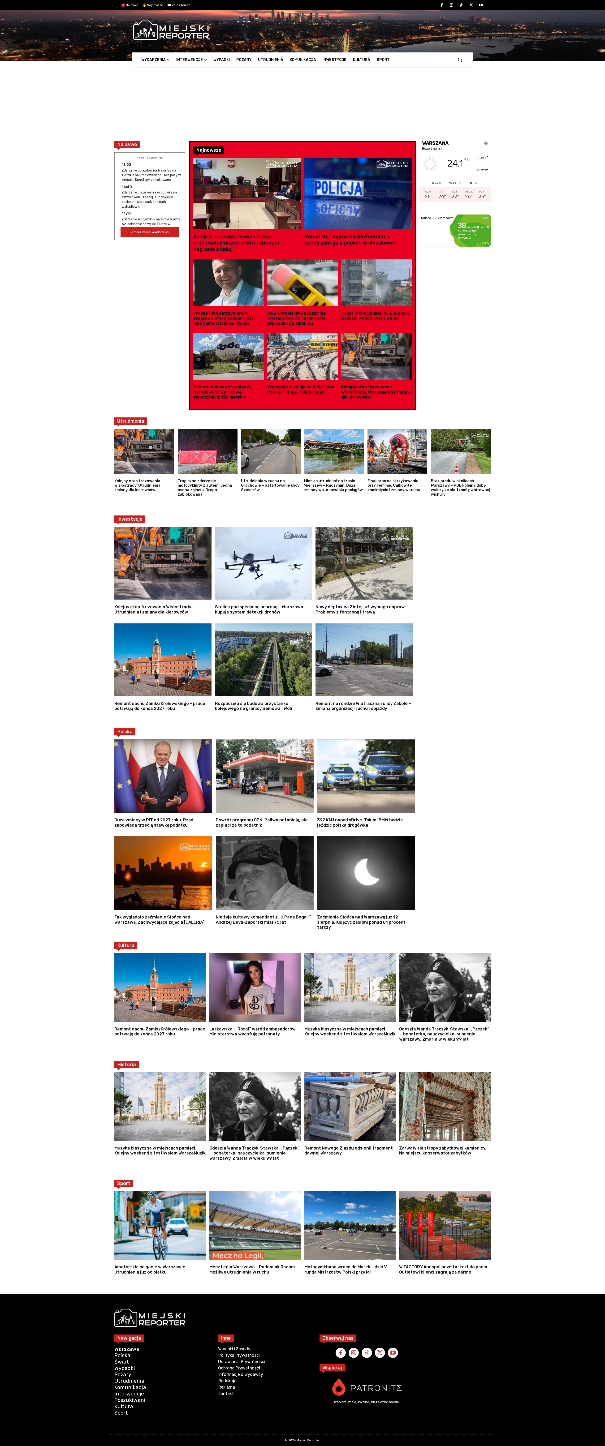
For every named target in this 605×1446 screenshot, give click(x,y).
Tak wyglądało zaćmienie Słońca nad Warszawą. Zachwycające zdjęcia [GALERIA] (159, 919)
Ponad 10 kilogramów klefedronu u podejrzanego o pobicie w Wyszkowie (349, 239)
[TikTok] (461, 5)
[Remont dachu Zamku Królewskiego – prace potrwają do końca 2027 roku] (163, 659)
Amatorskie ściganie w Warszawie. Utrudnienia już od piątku (150, 1269)
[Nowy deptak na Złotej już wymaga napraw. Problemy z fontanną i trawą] (364, 563)
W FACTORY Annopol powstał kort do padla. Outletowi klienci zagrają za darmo (443, 1269)
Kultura (125, 945)
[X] (471, 5)
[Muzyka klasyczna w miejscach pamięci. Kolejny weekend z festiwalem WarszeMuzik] (350, 987)
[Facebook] (442, 5)
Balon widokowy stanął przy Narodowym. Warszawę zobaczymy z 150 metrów (222, 392)
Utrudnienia (130, 421)
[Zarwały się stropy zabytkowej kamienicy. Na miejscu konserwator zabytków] (445, 1106)
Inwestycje (130, 519)
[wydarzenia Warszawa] (300, 30)
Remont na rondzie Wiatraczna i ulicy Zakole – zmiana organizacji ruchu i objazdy (363, 706)
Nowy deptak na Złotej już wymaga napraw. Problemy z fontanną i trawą (360, 609)
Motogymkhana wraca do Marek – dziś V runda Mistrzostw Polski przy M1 (345, 1269)
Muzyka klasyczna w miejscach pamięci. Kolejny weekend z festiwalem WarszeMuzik (350, 1031)
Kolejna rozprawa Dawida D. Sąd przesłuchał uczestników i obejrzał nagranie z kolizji (236, 242)
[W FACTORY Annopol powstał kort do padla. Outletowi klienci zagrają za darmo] (445, 1225)
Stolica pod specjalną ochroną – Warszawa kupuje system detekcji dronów (259, 609)
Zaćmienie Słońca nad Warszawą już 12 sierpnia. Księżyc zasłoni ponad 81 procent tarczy (361, 922)
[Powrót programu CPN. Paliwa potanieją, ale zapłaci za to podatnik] (265, 776)
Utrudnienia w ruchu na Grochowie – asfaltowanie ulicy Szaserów (270, 485)
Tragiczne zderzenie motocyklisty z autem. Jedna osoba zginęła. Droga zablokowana (205, 488)
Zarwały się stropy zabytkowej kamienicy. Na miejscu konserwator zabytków (442, 1151)
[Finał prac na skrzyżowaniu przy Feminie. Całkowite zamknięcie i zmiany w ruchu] (397, 451)
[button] (460, 59)
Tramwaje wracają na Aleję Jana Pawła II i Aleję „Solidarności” (300, 389)
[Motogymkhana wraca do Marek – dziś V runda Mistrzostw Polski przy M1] (350, 1225)
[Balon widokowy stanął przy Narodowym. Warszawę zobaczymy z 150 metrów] (228, 356)
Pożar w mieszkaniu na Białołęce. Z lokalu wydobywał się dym (375, 316)
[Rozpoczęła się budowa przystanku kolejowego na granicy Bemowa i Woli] (263, 659)
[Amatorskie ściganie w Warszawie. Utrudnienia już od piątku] (160, 1225)
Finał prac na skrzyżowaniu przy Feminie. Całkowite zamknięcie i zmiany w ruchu (393, 485)
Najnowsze (208, 150)
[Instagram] (452, 5)
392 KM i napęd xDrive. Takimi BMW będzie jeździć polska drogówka (360, 822)
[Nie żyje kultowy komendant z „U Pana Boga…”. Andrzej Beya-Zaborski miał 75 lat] (265, 873)
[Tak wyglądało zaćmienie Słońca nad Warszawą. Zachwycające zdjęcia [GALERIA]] (163, 873)
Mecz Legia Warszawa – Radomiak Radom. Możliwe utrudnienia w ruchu (252, 1269)
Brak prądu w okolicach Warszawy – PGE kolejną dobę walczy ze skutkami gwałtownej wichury (460, 488)
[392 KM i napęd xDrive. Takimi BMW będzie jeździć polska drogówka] (366, 776)
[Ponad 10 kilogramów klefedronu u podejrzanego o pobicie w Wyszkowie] (358, 193)
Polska (125, 731)
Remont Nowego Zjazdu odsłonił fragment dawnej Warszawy (348, 1151)
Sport (123, 1183)
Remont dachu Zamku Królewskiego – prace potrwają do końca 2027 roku (159, 706)
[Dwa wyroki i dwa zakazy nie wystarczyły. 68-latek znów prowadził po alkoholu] (302, 282)
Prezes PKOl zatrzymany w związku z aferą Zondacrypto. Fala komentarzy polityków (224, 318)
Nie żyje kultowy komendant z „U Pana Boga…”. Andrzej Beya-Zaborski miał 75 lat (264, 919)
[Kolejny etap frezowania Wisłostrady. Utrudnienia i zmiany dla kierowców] (376, 356)
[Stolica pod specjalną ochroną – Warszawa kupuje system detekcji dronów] (263, 563)
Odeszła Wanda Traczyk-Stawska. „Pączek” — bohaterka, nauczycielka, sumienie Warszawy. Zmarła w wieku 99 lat (444, 1034)
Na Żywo (127, 144)
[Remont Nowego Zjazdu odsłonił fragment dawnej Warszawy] (350, 1106)
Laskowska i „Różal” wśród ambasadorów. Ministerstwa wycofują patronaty (253, 1031)
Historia (126, 1064)
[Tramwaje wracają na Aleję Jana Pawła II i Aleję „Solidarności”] (302, 356)
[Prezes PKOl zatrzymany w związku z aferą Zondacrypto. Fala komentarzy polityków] (228, 282)
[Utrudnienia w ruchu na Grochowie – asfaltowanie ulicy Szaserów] (271, 451)
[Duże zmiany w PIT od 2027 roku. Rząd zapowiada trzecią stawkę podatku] (163, 776)
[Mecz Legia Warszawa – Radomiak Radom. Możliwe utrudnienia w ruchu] (255, 1225)
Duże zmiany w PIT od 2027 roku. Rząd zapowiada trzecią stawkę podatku (153, 822)
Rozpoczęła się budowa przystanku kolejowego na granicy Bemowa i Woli (253, 706)
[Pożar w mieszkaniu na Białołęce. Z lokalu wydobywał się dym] (376, 282)
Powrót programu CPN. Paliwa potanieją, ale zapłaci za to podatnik (262, 822)
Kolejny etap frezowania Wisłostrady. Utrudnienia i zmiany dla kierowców (376, 392)
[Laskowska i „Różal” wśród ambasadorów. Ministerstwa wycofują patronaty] (255, 987)
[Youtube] (481, 5)
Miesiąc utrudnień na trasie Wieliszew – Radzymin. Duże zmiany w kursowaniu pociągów (333, 485)
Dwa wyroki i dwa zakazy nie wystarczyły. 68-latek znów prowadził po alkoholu (296, 318)
